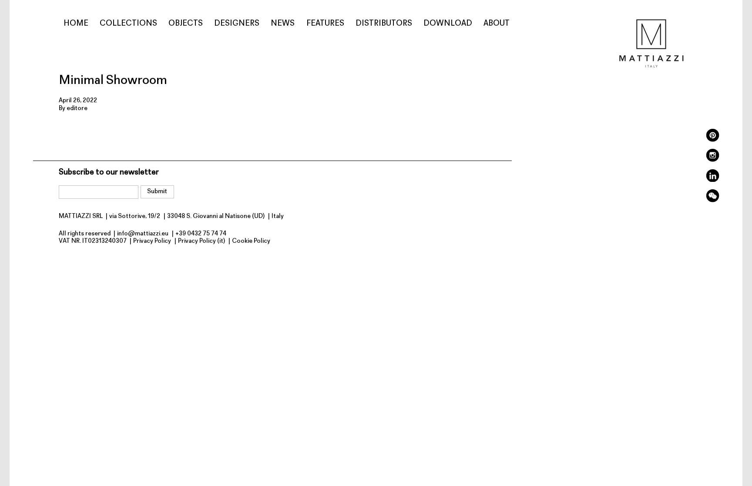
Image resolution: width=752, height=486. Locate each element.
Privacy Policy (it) (201, 241)
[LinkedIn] (712, 180)
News (283, 24)
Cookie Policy (251, 241)
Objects (185, 24)
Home (76, 24)
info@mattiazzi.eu (142, 234)
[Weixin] (712, 201)
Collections (128, 24)
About (496, 24)
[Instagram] (712, 160)
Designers (236, 24)
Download (447, 24)
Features (325, 24)
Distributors (384, 24)
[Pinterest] (712, 140)
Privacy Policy (152, 241)
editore (77, 108)
